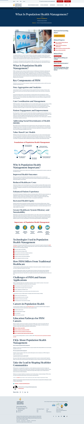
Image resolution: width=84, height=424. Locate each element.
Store (37, 410)
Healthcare (17, 383)
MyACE (14, 1)
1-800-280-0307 (20, 410)
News (17, 1)
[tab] (33, 5)
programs (18, 377)
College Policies (58, 411)
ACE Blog (17, 8)
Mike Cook (34, 22)
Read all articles (21, 388)
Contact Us (19, 411)
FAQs (37, 411)
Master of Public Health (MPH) (20, 328)
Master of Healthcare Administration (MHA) (22, 329)
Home (14, 8)
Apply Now (67, 1)
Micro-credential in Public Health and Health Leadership (24, 333)
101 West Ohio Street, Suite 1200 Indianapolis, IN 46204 (22, 408)
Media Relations (48, 411)
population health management (24, 383)
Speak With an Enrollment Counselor (47, 1)
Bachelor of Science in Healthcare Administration (23, 331)
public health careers (30, 306)
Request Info (60, 1)
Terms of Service (23, 420)
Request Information (59, 35)
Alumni (24, 1)
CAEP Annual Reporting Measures (61, 410)
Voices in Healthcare (42, 18)
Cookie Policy (28, 420)
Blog (20, 1)
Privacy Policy (18, 420)
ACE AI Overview (33, 420)
